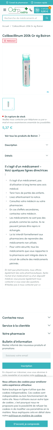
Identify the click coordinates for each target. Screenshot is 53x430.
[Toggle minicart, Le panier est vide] (37, 10)
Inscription (26, 365)
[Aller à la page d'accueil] (18, 10)
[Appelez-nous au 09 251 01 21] (30, 10)
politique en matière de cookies (25, 415)
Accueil (5, 25)
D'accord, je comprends (26, 423)
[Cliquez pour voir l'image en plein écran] (26, 70)
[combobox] (22, 18)
